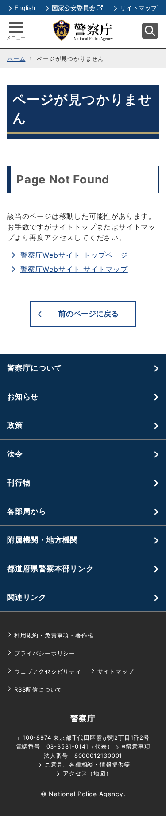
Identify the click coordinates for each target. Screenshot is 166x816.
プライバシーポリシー (44, 653)
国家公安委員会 (77, 7)
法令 (15, 453)
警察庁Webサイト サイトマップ (74, 269)
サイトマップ (138, 7)
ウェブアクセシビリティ (47, 671)
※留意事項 (136, 746)
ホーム (16, 58)
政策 (15, 425)
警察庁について (34, 367)
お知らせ (23, 396)
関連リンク (26, 597)
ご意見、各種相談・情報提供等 (87, 764)
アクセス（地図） (87, 773)
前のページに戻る (88, 313)
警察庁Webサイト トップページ (74, 255)
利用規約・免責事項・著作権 (53, 635)
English (25, 7)
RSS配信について (38, 689)
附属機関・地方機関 (42, 539)
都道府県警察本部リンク (50, 568)
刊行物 (19, 482)
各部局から (26, 511)
